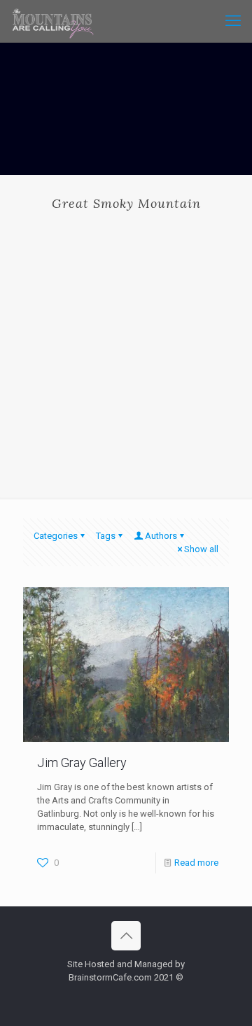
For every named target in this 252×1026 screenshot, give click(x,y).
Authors (161, 535)
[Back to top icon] (126, 935)
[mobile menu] (233, 21)
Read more (196, 862)
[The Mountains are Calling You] (52, 20)
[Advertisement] (126, 344)
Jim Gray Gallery (82, 762)
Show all (201, 549)
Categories (56, 535)
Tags (105, 535)
